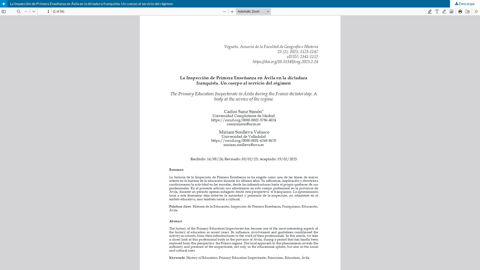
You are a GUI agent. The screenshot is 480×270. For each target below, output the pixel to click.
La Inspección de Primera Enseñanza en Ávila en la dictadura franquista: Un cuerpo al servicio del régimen (91, 4)
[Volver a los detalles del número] (4, 4)
